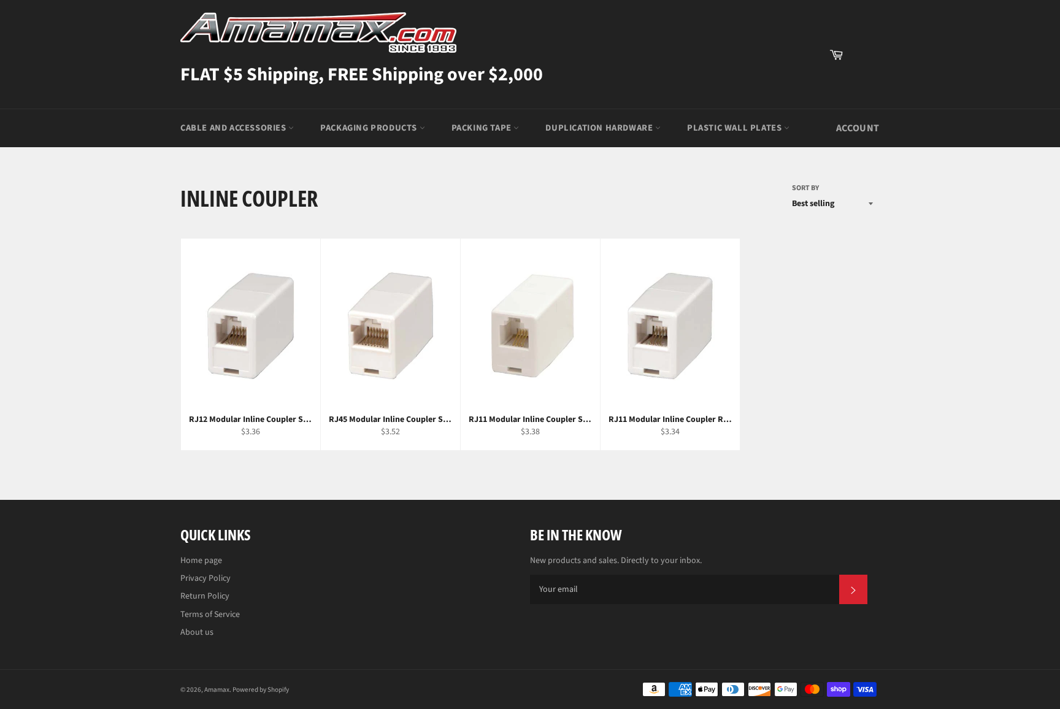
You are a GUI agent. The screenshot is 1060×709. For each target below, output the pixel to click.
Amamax (216, 689)
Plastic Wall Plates (735, 127)
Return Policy (204, 596)
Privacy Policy (205, 578)
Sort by (805, 188)
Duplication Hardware (600, 127)
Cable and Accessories (234, 127)
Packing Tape (482, 127)
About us (196, 632)
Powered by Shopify (260, 689)
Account (858, 128)
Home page (201, 560)
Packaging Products (369, 127)
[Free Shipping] (864, 54)
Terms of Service (210, 614)
